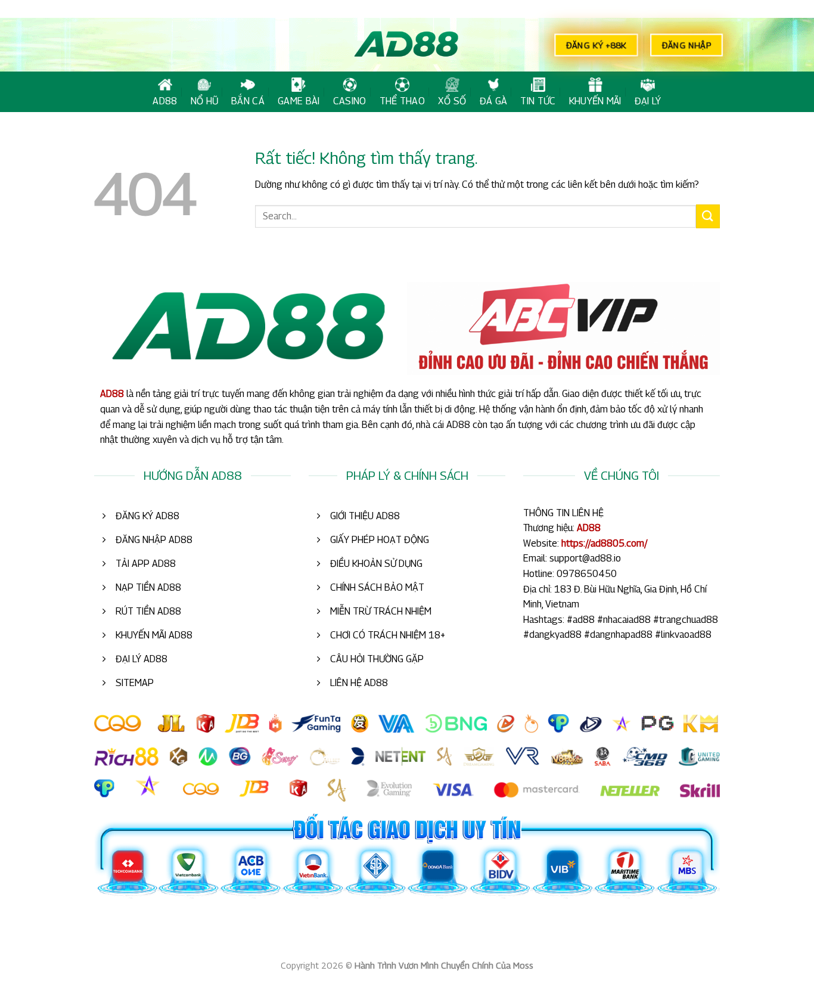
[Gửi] (708, 216)
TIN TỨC (537, 101)
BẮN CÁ (248, 101)
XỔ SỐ (452, 101)
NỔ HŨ (205, 101)
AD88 (165, 101)
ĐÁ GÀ (494, 101)
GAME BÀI (299, 101)
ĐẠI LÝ (648, 101)
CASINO (349, 101)
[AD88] (407, 45)
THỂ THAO (402, 101)
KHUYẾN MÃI (595, 101)
